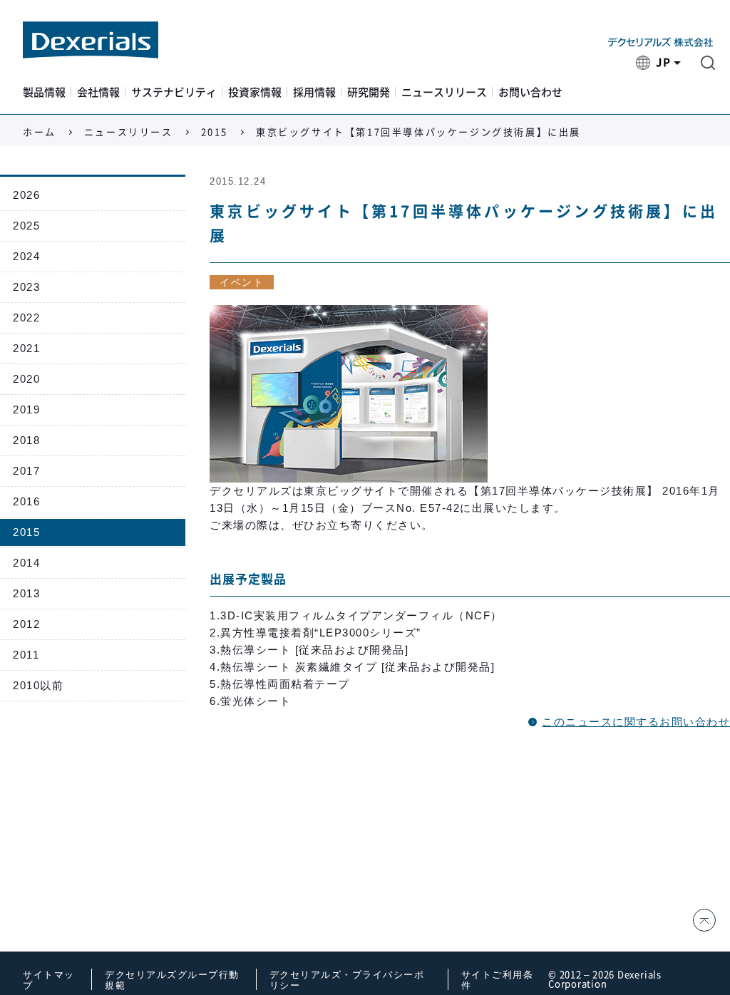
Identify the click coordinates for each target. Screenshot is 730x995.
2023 (26, 287)
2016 (26, 501)
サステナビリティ (174, 92)
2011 (26, 655)
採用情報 (314, 92)
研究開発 (368, 92)
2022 (26, 317)
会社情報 (98, 92)
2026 (26, 195)
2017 (26, 471)
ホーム (39, 132)
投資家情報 (255, 92)
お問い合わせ (530, 92)
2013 (26, 593)
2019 (26, 409)
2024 (26, 256)
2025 (26, 226)
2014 (26, 563)
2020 (26, 379)
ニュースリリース (444, 92)
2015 (214, 132)
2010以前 (38, 685)
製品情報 (44, 92)
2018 (26, 440)
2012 (26, 624)
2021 (26, 348)
